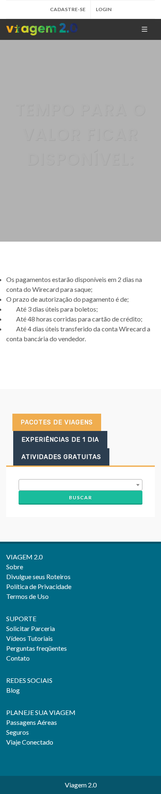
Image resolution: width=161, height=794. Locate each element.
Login (103, 9)
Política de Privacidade (38, 586)
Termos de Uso (27, 596)
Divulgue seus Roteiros (38, 576)
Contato (18, 658)
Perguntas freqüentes (36, 648)
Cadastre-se (67, 9)
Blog (13, 690)
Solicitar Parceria (30, 628)
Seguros (17, 732)
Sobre (14, 566)
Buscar (80, 497)
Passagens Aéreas (31, 722)
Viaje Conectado (29, 742)
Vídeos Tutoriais (29, 638)
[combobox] (80, 485)
